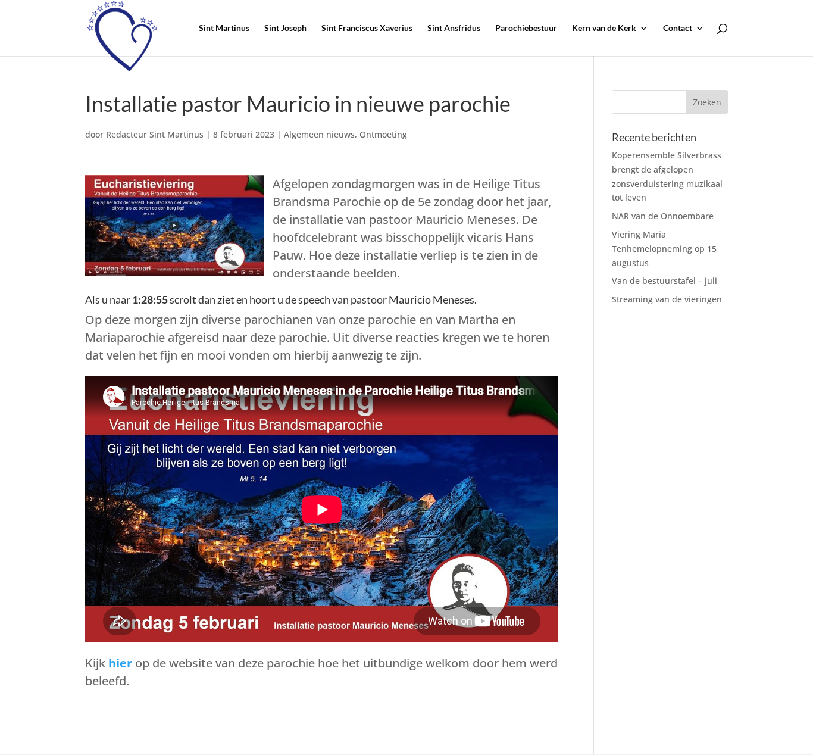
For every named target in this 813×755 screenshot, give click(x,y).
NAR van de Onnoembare (663, 215)
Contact (677, 28)
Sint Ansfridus (453, 28)
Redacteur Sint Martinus (155, 134)
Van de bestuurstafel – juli (664, 280)
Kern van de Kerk (604, 28)
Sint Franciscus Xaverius (366, 28)
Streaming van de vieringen (667, 299)
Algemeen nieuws (319, 134)
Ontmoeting (383, 134)
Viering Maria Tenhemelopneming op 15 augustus (664, 249)
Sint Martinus (224, 28)
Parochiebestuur (526, 28)
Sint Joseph (285, 28)
